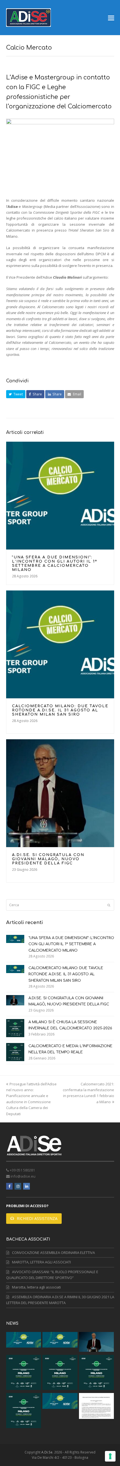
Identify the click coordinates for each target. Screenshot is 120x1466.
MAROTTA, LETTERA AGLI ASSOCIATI (41, 1262)
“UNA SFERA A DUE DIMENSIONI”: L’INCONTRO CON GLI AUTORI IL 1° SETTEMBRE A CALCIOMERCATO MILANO (54, 563)
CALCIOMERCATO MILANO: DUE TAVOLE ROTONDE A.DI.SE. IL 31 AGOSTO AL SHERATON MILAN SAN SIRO (60, 710)
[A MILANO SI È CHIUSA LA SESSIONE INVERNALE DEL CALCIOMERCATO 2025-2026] (15, 1028)
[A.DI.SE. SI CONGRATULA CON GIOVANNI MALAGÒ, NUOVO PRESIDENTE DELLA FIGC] (60, 793)
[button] (111, 17)
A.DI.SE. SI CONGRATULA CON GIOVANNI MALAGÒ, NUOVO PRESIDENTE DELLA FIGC (48, 859)
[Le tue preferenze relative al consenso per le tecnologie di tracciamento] (110, 1456)
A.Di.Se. (47, 1452)
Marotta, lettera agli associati (36, 1287)
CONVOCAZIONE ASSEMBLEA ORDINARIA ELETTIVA (53, 1252)
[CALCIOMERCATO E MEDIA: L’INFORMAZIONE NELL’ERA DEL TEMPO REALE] (15, 1052)
